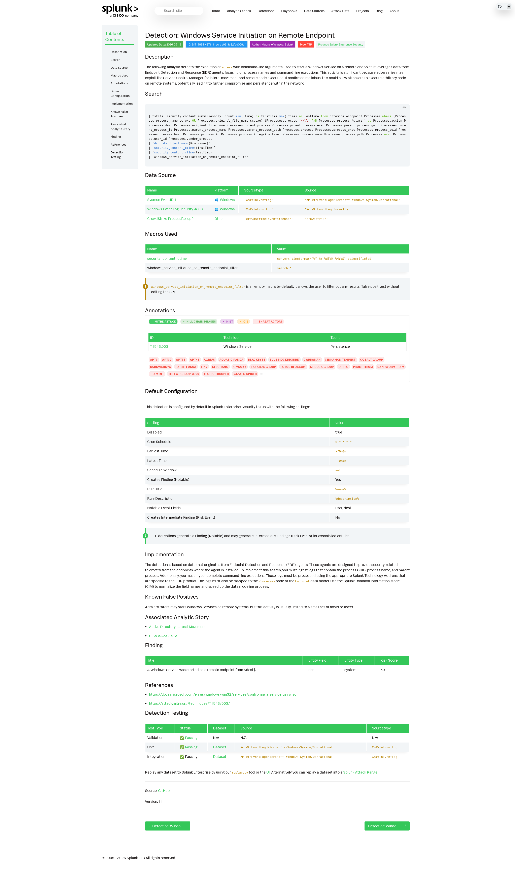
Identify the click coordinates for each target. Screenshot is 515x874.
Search (115, 60)
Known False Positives (119, 114)
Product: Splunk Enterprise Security (340, 44)
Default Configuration (120, 93)
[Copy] (395, 100)
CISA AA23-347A (163, 635)
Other (219, 218)
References (118, 144)
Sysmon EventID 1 (162, 199)
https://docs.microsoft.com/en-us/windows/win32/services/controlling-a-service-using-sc (222, 694)
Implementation (122, 104)
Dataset (219, 747)
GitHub (164, 790)
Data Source (119, 67)
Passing (191, 737)
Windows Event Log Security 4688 (175, 209)
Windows (227, 199)
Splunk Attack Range (360, 772)
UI (268, 772)
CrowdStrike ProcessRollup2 (170, 218)
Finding (116, 137)
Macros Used (119, 75)
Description (119, 52)
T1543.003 (159, 346)
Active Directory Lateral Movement (177, 626)
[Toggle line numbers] (402, 100)
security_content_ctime (167, 258)
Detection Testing (118, 154)
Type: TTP (306, 44)
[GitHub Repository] (500, 6)
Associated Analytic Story (120, 126)
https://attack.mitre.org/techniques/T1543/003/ (189, 703)
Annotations (119, 83)
